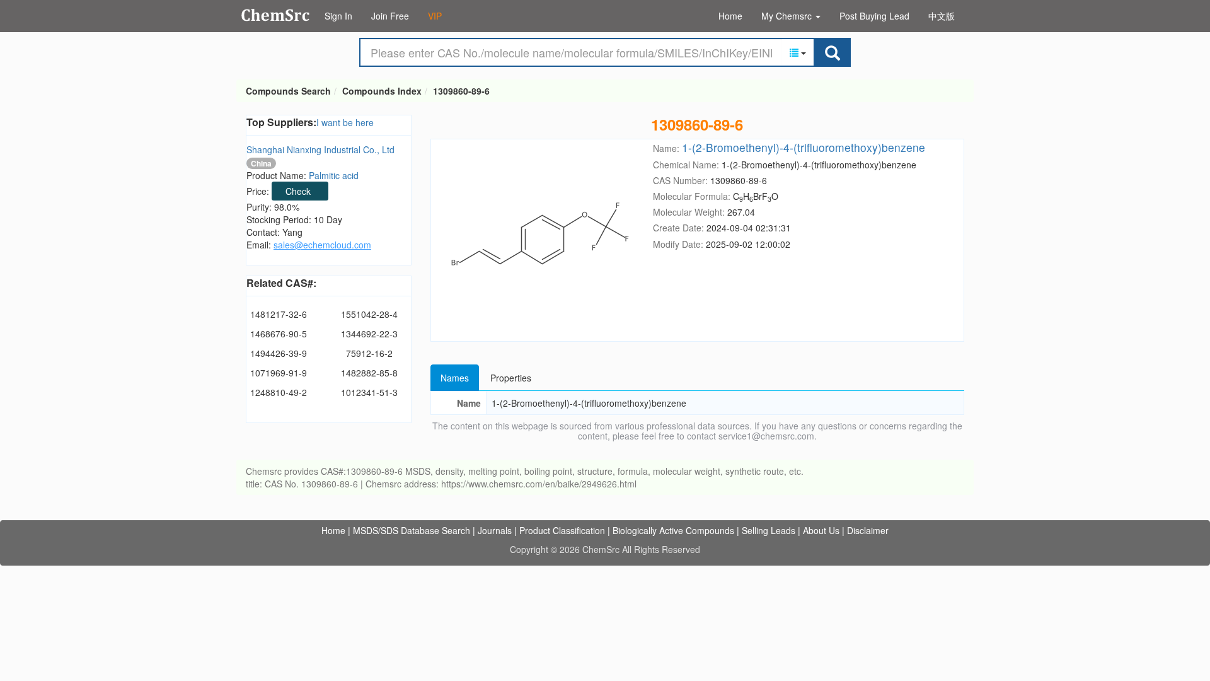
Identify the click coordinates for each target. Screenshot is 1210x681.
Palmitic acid (334, 175)
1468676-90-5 (278, 333)
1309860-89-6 (461, 90)
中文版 (941, 15)
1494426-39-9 (278, 353)
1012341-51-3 (369, 392)
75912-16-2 (369, 353)
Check (298, 191)
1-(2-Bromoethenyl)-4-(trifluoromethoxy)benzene (803, 147)
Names (455, 377)
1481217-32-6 (278, 314)
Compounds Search (275, 15)
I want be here (345, 122)
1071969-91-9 (278, 372)
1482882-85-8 (369, 372)
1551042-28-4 (369, 314)
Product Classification (562, 530)
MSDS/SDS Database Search (411, 530)
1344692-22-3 (369, 333)
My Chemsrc (787, 15)
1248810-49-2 (278, 392)
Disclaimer (868, 530)
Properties (510, 377)
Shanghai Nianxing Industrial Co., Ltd (320, 149)
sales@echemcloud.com (322, 244)
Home (730, 15)
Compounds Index (382, 90)
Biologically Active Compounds (673, 530)
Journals (495, 530)
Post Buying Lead (874, 15)
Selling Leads (768, 530)
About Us (821, 530)
